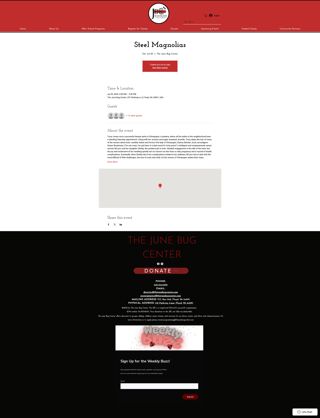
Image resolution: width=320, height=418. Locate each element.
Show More (112, 162)
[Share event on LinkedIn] (121, 224)
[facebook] (158, 264)
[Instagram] (162, 264)
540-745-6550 (161, 285)
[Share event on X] (115, 224)
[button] (206, 15)
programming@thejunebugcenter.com (178, 320)
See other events (160, 67)
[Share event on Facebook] (108, 224)
